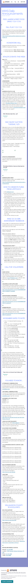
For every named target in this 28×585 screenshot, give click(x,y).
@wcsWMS (8, 555)
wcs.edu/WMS (10, 549)
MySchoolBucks (15, 422)
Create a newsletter (7, 581)
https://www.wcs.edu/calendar (8, 472)
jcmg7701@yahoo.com (12, 277)
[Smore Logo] (6, 2)
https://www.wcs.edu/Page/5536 (9, 520)
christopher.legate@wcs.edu (19, 107)
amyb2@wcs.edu (6, 389)
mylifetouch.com (10, 191)
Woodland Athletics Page (11, 103)
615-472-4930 (9, 554)
